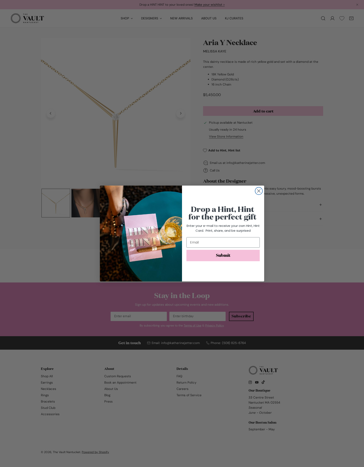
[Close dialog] (258, 191)
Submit (223, 255)
